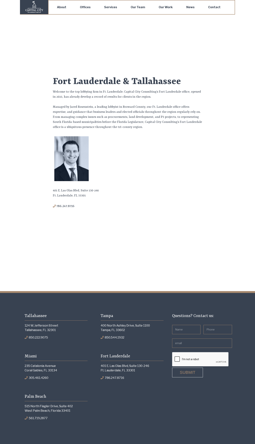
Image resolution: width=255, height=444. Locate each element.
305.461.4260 (38, 378)
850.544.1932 (114, 337)
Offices (85, 7)
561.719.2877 (38, 418)
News (190, 7)
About (61, 7)
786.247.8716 (114, 378)
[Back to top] (245, 434)
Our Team (138, 7)
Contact (214, 7)
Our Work (166, 7)
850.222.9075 (38, 337)
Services (110, 7)
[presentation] (200, 359)
